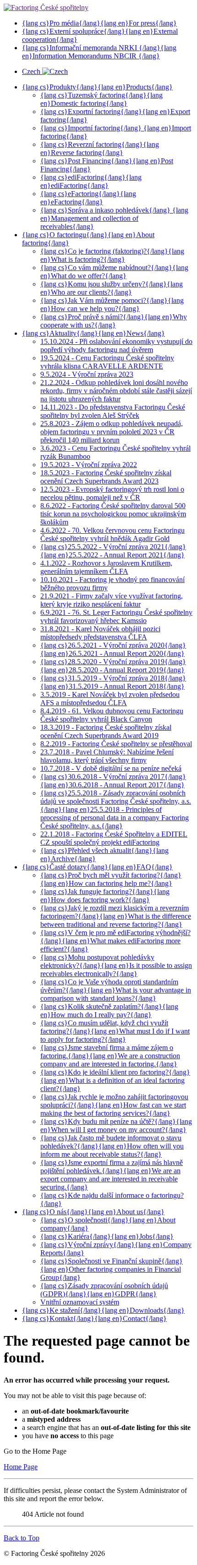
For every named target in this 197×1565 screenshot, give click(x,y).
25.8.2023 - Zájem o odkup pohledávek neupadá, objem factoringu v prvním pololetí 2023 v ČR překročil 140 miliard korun (111, 432)
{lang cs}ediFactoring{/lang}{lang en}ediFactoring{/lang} (91, 181)
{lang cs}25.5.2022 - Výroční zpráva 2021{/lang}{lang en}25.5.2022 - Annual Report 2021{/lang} (113, 551)
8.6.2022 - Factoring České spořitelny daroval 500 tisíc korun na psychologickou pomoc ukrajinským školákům (113, 514)
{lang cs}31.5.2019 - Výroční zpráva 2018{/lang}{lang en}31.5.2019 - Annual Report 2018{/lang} (113, 682)
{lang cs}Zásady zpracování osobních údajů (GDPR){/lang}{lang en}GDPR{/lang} (104, 1290)
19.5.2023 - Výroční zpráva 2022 (88, 464)
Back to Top (21, 1538)
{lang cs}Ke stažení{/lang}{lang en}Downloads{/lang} (103, 1310)
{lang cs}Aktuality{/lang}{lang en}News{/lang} (93, 333)
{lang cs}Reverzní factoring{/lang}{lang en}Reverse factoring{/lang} (99, 148)
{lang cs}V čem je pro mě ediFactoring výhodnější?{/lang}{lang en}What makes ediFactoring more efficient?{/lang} (115, 941)
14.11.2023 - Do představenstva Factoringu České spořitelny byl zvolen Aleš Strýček (112, 411)
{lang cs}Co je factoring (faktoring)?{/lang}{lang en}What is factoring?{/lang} (112, 255)
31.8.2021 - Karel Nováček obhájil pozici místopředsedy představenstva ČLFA (100, 633)
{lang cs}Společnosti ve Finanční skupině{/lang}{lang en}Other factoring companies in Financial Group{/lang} (111, 1269)
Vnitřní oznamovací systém (79, 1302)
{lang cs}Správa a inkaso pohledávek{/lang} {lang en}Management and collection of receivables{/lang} (114, 218)
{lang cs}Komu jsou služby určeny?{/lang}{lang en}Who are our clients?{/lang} (111, 288)
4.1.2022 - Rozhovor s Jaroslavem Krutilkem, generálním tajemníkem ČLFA (106, 567)
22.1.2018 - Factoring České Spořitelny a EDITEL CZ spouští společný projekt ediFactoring (113, 838)
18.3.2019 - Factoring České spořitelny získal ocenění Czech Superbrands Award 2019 (105, 731)
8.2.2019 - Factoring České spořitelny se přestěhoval (116, 744)
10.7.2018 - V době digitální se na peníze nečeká (110, 768)
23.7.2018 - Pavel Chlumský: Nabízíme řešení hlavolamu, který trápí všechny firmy (107, 756)
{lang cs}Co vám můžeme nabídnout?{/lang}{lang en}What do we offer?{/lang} (114, 272)
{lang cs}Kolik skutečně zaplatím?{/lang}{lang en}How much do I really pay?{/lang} (109, 1011)
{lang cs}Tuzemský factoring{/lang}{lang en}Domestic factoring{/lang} (101, 99)
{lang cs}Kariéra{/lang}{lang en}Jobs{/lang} (107, 1236)
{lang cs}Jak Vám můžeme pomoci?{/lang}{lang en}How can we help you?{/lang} (112, 304)
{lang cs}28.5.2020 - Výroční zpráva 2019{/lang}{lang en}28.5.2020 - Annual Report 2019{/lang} (113, 666)
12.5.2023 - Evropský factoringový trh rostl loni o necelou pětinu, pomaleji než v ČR (112, 493)
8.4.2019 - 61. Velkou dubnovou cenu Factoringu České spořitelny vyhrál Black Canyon (111, 715)
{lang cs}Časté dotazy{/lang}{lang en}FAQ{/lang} (97, 867)
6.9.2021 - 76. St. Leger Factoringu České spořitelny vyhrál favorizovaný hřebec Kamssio (116, 616)
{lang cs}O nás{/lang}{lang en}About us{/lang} (93, 1212)
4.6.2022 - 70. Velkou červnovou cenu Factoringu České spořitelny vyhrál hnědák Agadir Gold (112, 534)
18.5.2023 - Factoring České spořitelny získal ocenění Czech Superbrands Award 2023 (105, 477)
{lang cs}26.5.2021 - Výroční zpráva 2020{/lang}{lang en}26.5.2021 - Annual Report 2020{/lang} (113, 649)
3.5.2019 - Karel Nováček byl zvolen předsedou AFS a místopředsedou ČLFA (110, 699)
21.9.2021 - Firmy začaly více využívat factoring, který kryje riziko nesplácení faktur (111, 600)
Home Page (21, 1467)
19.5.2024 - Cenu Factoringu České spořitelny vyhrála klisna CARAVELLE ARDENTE (107, 362)
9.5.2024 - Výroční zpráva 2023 (86, 374)
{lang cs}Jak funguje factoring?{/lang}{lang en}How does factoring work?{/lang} (105, 896)
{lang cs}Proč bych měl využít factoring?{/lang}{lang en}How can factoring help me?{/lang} (110, 879)
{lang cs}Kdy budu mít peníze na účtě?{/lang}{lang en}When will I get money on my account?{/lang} (116, 1125)
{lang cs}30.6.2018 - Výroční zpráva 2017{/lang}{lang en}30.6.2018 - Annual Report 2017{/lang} (113, 781)
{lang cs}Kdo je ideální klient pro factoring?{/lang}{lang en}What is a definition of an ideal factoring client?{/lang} (115, 1080)
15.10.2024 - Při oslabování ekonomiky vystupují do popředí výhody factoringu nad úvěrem (116, 346)
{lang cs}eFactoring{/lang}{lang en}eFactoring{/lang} (88, 198)
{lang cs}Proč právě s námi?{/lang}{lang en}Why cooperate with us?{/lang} (113, 321)
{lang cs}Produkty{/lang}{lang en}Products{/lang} (97, 87)
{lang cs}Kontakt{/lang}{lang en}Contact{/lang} (94, 1318)
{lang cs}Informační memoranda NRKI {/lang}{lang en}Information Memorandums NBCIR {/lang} (99, 52)
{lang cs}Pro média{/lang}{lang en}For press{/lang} (99, 23)
